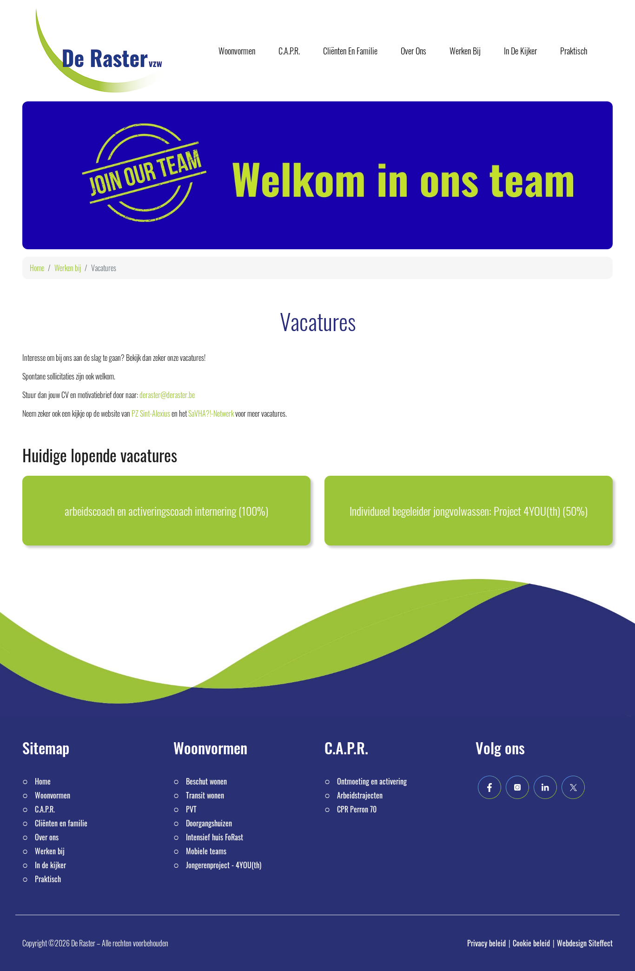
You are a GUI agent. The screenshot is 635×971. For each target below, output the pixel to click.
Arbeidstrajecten (360, 795)
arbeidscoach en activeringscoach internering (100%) (166, 510)
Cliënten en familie (61, 823)
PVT (191, 809)
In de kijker (50, 865)
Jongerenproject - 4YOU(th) (223, 865)
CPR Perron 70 (357, 809)
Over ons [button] (413, 51)
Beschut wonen (206, 781)
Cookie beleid (531, 943)
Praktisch (48, 879)
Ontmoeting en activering (372, 781)
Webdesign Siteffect (585, 943)
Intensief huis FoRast (214, 837)
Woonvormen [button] (236, 51)
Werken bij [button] (465, 51)
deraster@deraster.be (167, 394)
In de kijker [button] (520, 51)
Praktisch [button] (573, 51)
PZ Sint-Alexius (151, 413)
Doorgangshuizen (209, 823)
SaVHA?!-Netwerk (210, 413)
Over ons (47, 837)
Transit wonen (205, 795)
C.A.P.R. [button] (289, 51)
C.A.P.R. (45, 809)
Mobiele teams (206, 851)
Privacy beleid (486, 943)
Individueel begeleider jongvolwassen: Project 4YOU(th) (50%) (469, 510)
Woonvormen (52, 795)
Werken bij (67, 267)
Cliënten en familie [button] (350, 51)
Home (37, 267)
